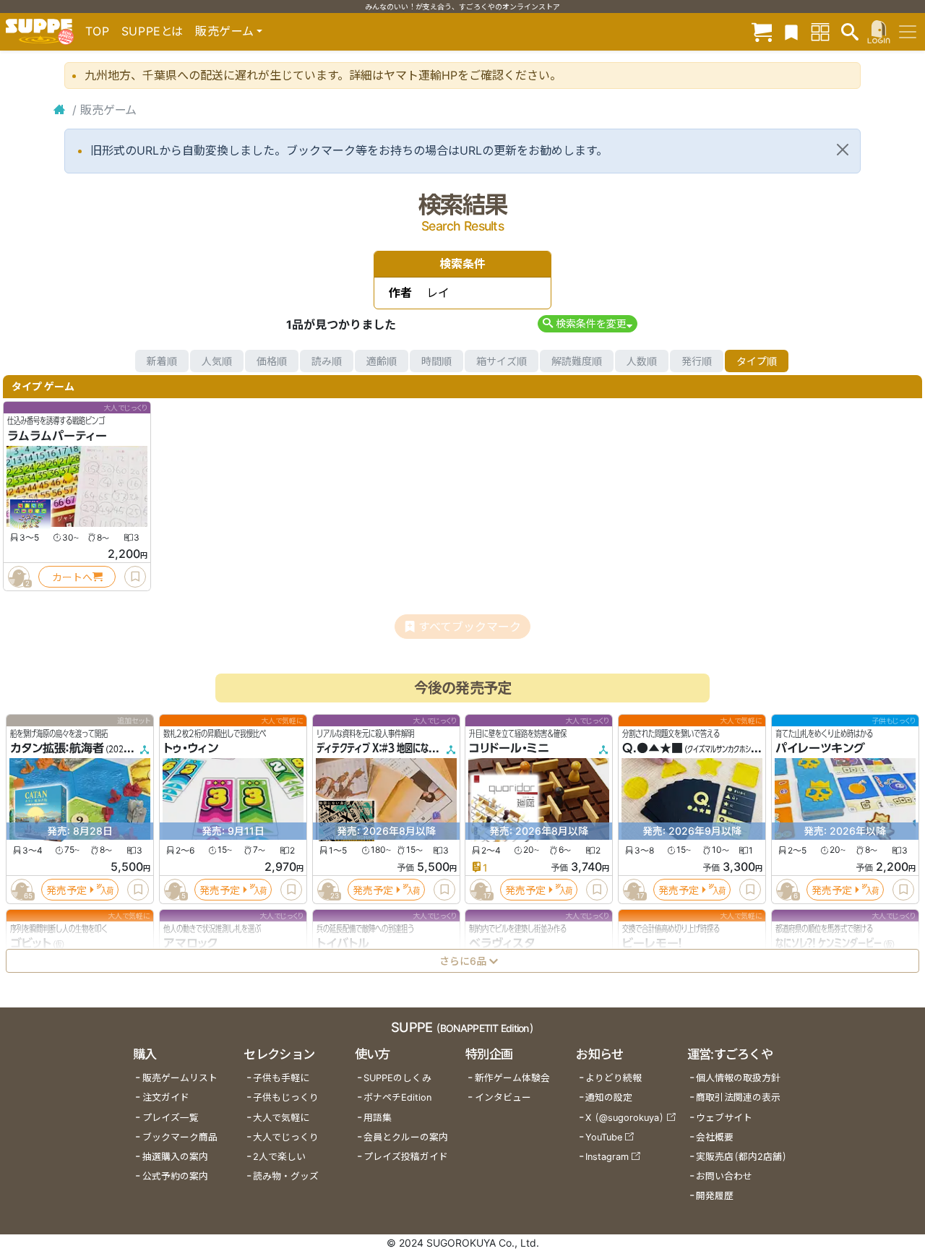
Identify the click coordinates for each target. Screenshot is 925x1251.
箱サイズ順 (501, 361)
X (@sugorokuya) (624, 1117)
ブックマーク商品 (180, 1137)
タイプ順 (756, 361)
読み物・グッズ (286, 1176)
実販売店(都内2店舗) (741, 1156)
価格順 (272, 361)
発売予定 (66, 890)
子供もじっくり (286, 1097)
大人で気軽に (281, 1117)
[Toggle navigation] (907, 31)
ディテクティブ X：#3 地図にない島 (380, 749)
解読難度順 (576, 361)
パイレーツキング (820, 749)
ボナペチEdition (397, 1097)
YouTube (603, 1137)
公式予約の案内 (175, 1176)
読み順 (326, 361)
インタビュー (503, 1097)
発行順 (696, 361)
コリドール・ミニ (509, 749)
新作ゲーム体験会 (512, 1077)
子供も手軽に (281, 1077)
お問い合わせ (724, 1176)
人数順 (642, 361)
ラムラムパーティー (57, 436)
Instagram (607, 1156)
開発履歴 (714, 1195)
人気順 (217, 361)
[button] (587, 323)
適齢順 (381, 361)
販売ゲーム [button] (224, 31)
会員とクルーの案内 (405, 1137)
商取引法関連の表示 (738, 1097)
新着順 (162, 361)
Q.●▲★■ (652, 749)
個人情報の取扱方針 (738, 1077)
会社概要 (714, 1137)
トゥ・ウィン (190, 749)
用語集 (377, 1117)
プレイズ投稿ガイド (405, 1156)
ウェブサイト (724, 1117)
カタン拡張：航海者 (57, 749)
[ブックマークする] (135, 577)
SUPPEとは (152, 31)
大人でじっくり (286, 1137)
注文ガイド (165, 1097)
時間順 (436, 361)
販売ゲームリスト (180, 1077)
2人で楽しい (279, 1156)
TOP (97, 31)
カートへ (72, 577)
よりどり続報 (613, 1077)
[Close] (842, 149)
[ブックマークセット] (791, 31)
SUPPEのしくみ (397, 1077)
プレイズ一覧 (170, 1117)
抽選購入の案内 (175, 1156)
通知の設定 (608, 1097)
